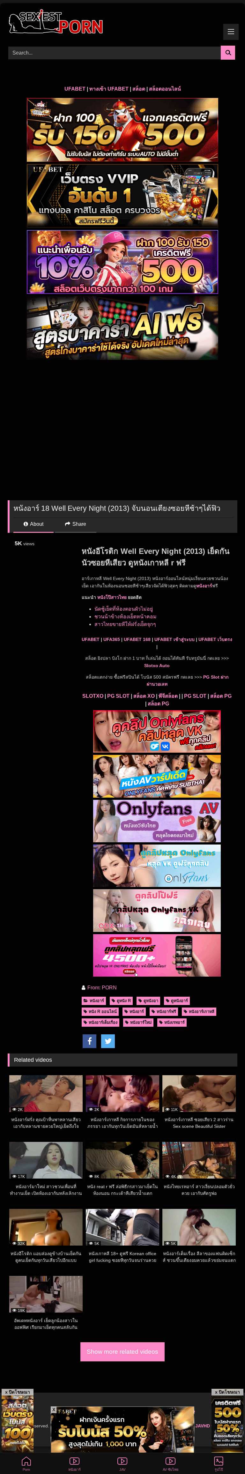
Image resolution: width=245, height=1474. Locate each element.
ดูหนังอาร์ (179, 1000)
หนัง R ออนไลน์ (103, 1011)
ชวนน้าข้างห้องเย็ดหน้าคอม (125, 616)
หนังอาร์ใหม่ (141, 1022)
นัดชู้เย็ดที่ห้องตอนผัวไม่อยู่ (123, 609)
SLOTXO (92, 696)
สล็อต (138, 89)
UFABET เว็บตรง (215, 639)
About (36, 524)
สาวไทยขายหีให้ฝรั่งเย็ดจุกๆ (125, 624)
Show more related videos (122, 1351)
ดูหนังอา (151, 1000)
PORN (109, 987)
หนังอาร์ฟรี (166, 1011)
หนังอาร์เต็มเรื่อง (103, 1022)
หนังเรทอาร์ (174, 1022)
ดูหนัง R (124, 1000)
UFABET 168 (137, 639)
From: (94, 987)
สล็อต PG (221, 696)
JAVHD (202, 1425)
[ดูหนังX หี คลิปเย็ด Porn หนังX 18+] (122, 22)
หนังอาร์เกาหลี (201, 1011)
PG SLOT (118, 696)
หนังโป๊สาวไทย (112, 597)
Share (78, 524)
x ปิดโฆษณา (17, 1392)
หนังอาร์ (204, 585)
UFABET (74, 89)
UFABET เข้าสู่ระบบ (174, 639)
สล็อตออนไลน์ (165, 89)
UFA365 (111, 639)
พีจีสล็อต (168, 696)
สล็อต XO (144, 696)
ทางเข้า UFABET (109, 89)
